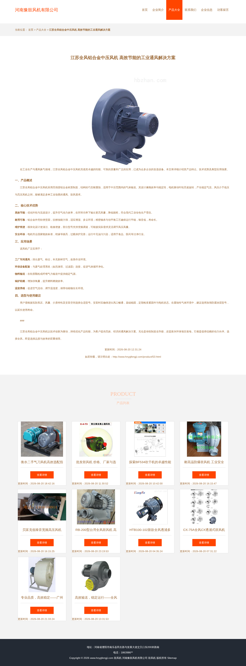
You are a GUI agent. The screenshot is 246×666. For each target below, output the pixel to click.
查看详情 (42, 474)
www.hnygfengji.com (101, 657)
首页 (145, 9)
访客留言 (223, 9)
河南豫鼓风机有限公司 (36, 9)
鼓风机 (118, 657)
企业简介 (158, 9)
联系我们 (190, 9)
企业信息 (207, 9)
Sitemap (172, 657)
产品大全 (174, 9)
